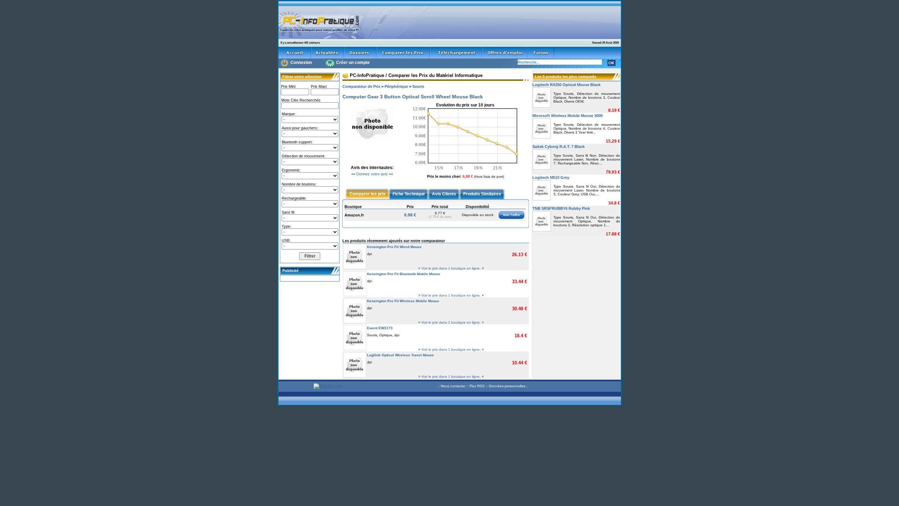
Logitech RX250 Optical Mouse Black (566, 85)
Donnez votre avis (372, 174)
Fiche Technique (409, 193)
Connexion (301, 62)
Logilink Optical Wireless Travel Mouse (400, 355)
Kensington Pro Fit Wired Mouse (394, 247)
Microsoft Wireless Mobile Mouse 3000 (567, 115)
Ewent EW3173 (380, 328)
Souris (418, 86)
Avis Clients (444, 193)
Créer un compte (353, 62)
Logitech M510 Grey (550, 177)
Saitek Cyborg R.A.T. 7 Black (558, 146)
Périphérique (396, 86)
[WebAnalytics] (295, 387)
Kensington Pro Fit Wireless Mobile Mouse (403, 301)
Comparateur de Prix (361, 86)
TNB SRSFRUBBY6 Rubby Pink (561, 208)
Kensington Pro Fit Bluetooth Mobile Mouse (403, 274)
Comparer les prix (367, 193)
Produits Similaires (482, 193)
